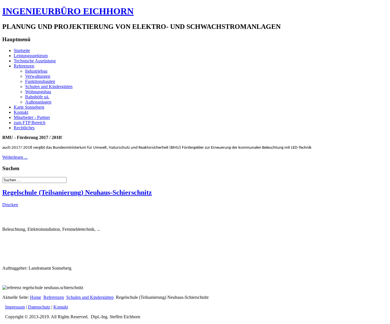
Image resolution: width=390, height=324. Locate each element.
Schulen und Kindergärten (49, 86)
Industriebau (36, 71)
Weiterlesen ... (15, 157)
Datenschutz (39, 307)
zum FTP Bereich (29, 122)
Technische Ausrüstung (35, 60)
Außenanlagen (38, 102)
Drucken (10, 204)
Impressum (15, 307)
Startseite (22, 50)
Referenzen (24, 65)
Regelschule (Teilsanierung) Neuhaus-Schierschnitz (77, 192)
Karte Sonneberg (29, 107)
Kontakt (21, 112)
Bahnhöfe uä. (37, 96)
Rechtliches (24, 127)
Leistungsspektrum (31, 55)
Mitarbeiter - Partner (32, 117)
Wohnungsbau (38, 91)
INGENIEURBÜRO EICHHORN (68, 11)
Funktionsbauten (40, 81)
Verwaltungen (37, 76)
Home (35, 297)
